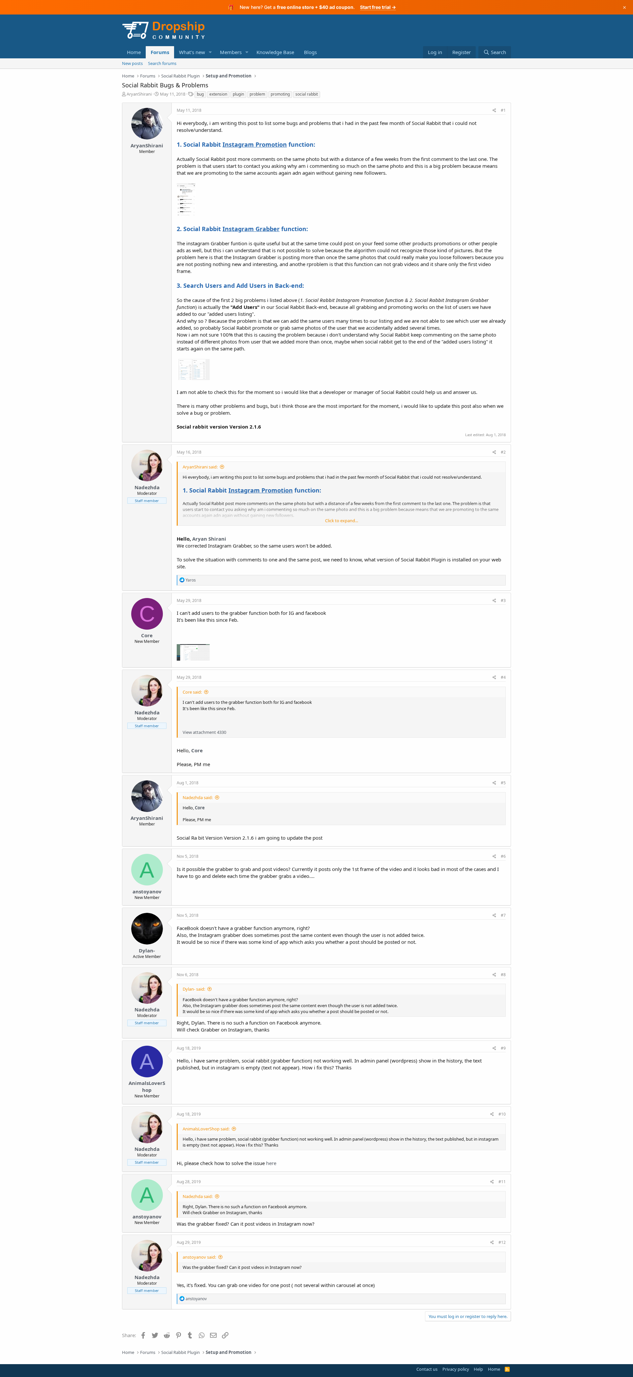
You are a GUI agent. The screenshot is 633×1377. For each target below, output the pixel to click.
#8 (503, 974)
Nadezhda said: (198, 797)
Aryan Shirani (209, 538)
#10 (502, 1114)
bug (200, 94)
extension (218, 94)
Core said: (192, 692)
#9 (503, 1048)
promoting (280, 94)
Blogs (310, 52)
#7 (503, 915)
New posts (132, 63)
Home (134, 52)
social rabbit (306, 94)
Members (231, 52)
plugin (238, 94)
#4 (503, 677)
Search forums (162, 63)
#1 (503, 110)
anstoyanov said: (199, 1257)
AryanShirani (139, 94)
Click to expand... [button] (341, 521)
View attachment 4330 (204, 732)
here (271, 1163)
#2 (503, 452)
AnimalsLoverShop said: (206, 1129)
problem (257, 94)
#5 (503, 783)
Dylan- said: (194, 989)
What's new (192, 52)
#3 (503, 600)
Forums (160, 52)
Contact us (426, 1369)
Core (147, 635)
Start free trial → (378, 7)
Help (478, 1369)
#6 (503, 856)
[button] (210, 52)
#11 (502, 1181)
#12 (502, 1242)
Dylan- (147, 950)
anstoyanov (147, 891)
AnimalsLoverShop (147, 1086)
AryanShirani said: (200, 467)
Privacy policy (455, 1369)
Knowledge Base (275, 52)
